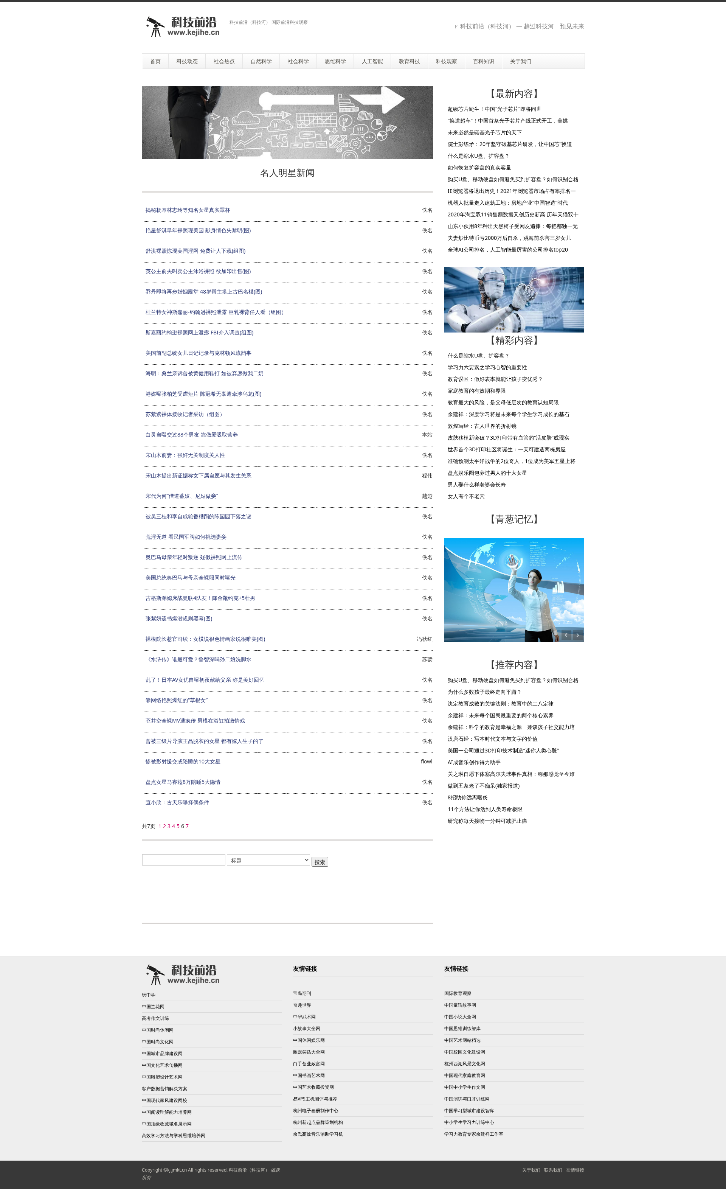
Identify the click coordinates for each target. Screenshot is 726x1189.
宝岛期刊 (302, 993)
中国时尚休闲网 (158, 1030)
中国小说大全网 (460, 1016)
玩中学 (148, 995)
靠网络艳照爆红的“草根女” (177, 700)
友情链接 (575, 1170)
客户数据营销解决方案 (164, 1088)
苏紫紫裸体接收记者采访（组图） (185, 414)
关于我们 (531, 1170)
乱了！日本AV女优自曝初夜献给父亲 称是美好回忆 (205, 679)
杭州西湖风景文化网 (464, 1063)
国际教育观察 (458, 993)
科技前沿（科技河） (249, 1170)
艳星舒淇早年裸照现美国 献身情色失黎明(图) (198, 230)
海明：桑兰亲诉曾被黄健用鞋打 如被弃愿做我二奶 (205, 373)
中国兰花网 (153, 1006)
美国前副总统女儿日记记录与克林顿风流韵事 (198, 352)
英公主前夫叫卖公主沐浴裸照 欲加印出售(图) (198, 271)
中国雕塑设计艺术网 (162, 1077)
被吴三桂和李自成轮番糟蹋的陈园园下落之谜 (198, 516)
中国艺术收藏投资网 (313, 1087)
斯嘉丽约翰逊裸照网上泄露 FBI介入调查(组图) (199, 332)
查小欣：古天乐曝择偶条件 (177, 802)
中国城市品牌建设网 (162, 1053)
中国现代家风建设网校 (164, 1100)
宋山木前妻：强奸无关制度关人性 (185, 455)
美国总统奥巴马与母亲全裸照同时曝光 (191, 577)
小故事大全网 (306, 1028)
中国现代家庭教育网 (464, 1075)
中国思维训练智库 (462, 1028)
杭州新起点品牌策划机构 (318, 1122)
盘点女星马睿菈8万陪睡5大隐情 (183, 781)
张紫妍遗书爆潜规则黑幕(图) (179, 618)
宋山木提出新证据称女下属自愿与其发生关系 (198, 475)
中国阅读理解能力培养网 (167, 1112)
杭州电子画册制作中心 (315, 1110)
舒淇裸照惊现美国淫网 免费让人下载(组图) (195, 250)
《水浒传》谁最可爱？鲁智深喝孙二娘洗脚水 (198, 659)
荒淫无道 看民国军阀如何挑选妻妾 (186, 536)
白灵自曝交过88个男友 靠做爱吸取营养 (192, 434)
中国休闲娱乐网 (309, 1040)
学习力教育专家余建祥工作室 (473, 1134)
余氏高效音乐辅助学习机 (318, 1134)
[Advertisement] (287, 890)
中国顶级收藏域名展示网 (167, 1124)
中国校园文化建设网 (464, 1052)
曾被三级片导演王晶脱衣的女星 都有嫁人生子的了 (205, 740)
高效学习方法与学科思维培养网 (173, 1135)
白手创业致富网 (309, 1063)
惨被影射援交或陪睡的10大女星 (183, 761)
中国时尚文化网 (158, 1041)
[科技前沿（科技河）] (183, 26)
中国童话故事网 (460, 1005)
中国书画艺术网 (309, 1075)
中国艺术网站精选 (462, 1040)
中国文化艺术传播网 (162, 1065)
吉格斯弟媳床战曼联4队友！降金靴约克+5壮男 (200, 597)
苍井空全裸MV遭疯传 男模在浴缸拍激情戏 (195, 720)
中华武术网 (304, 1016)
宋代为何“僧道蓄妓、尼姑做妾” (182, 495)
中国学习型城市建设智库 (469, 1110)
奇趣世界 (302, 1005)
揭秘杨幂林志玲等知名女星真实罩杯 (188, 209)
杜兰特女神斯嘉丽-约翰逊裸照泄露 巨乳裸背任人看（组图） (216, 312)
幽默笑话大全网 (309, 1052)
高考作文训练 (155, 1018)
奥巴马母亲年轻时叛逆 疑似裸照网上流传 (194, 557)
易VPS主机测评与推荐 (315, 1099)
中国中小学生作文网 (464, 1087)
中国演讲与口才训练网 (467, 1099)
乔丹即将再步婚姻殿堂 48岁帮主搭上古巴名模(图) (204, 291)
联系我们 (553, 1170)
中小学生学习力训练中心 (469, 1122)
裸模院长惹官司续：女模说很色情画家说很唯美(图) (205, 638)
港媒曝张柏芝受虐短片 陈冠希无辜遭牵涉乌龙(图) (203, 393)
